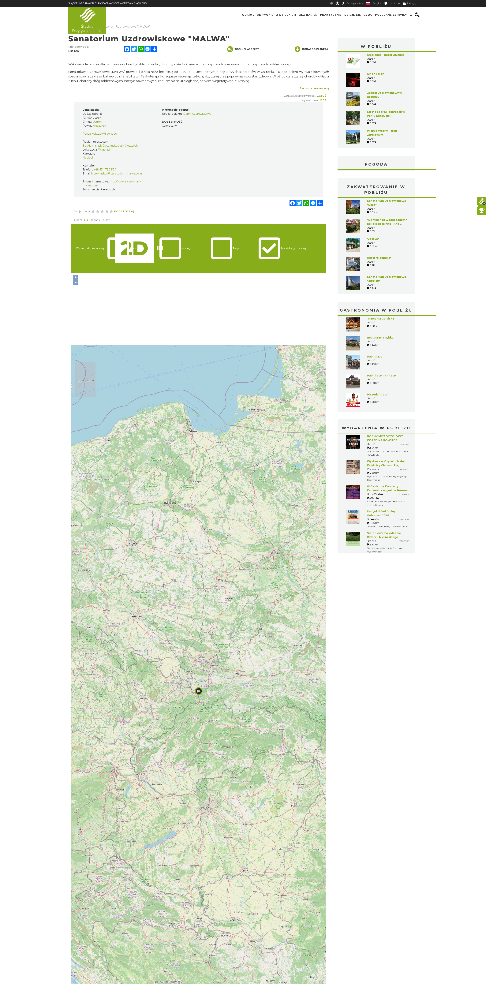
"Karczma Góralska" (381, 318)
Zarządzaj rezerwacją (314, 88)
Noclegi (88, 157)
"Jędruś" (373, 239)
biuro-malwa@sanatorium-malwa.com (116, 173)
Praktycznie (331, 14)
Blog (368, 14)
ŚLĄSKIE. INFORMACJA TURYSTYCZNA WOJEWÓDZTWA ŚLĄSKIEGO (107, 3)
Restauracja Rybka (380, 337)
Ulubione (394, 3)
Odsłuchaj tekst (247, 49)
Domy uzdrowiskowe (197, 113)
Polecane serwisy (391, 14)
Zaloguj (411, 3)
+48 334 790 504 (105, 169)
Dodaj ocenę (124, 211)
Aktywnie (265, 14)
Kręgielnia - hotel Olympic (385, 55)
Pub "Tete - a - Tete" (382, 375)
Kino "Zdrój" (375, 74)
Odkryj (248, 14)
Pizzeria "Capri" (378, 394)
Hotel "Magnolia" (379, 258)
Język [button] (376, 3)
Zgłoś (321, 95)
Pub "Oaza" (375, 356)
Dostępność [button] (354, 3)
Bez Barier (308, 14)
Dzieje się (352, 14)
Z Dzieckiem (286, 14)
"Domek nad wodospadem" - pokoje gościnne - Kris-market (388, 224)
